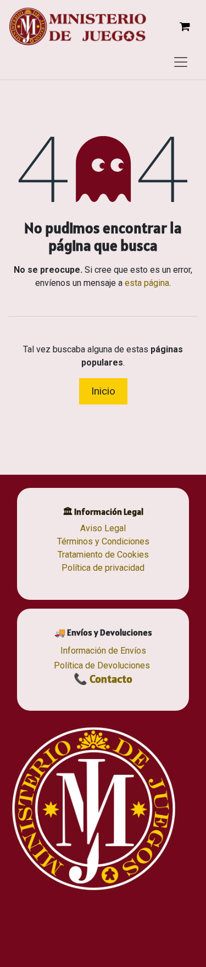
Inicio (103, 391)
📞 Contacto (103, 679)
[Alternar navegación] (180, 61)
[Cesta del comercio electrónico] (184, 26)
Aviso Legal (103, 528)
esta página (147, 283)
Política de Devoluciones (102, 665)
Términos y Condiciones (103, 541)
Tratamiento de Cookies (103, 554)
